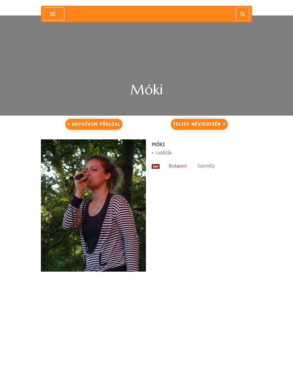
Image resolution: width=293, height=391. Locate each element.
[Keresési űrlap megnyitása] (242, 14)
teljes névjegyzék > (199, 124)
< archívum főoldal (93, 124)
